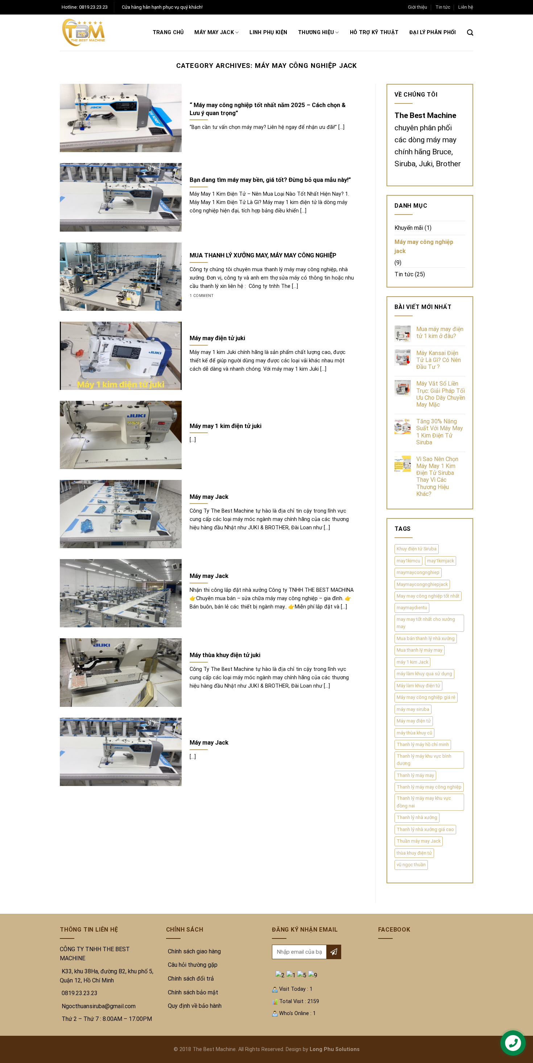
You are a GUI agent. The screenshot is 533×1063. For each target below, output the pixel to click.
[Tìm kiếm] (470, 32)
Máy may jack (214, 32)
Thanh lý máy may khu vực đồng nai (424, 801)
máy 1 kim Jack (412, 662)
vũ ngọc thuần (411, 864)
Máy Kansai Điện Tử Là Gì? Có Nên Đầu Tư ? (438, 360)
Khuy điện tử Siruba (417, 548)
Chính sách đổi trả (191, 978)
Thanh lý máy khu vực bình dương (424, 759)
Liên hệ (465, 7)
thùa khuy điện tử (414, 853)
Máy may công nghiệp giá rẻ (426, 697)
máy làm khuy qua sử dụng (424, 673)
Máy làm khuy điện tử (418, 685)
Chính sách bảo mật (193, 992)
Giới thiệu (417, 7)
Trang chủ (168, 32)
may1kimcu (408, 560)
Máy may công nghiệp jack (423, 247)
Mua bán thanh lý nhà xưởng (426, 638)
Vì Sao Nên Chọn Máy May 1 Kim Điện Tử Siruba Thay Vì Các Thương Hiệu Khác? (437, 476)
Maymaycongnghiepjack (422, 584)
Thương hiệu (316, 32)
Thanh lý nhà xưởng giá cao (425, 829)
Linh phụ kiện (268, 32)
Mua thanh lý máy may (419, 650)
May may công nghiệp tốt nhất (428, 596)
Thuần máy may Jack (419, 841)
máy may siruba (413, 709)
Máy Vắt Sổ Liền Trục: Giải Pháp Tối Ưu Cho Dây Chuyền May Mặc (440, 394)
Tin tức (442, 7)
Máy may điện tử (414, 721)
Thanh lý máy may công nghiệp (429, 787)
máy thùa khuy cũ (414, 733)
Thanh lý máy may (415, 775)
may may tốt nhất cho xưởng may (426, 622)
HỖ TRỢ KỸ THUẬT (374, 32)
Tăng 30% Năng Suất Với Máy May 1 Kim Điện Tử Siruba (439, 432)
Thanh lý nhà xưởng (417, 817)
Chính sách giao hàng (194, 951)
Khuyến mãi (408, 227)
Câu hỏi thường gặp (193, 964)
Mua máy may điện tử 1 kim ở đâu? (439, 332)
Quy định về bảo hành (195, 1005)
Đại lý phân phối (432, 32)
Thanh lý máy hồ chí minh (423, 744)
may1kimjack (440, 560)
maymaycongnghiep (418, 572)
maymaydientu (412, 607)
